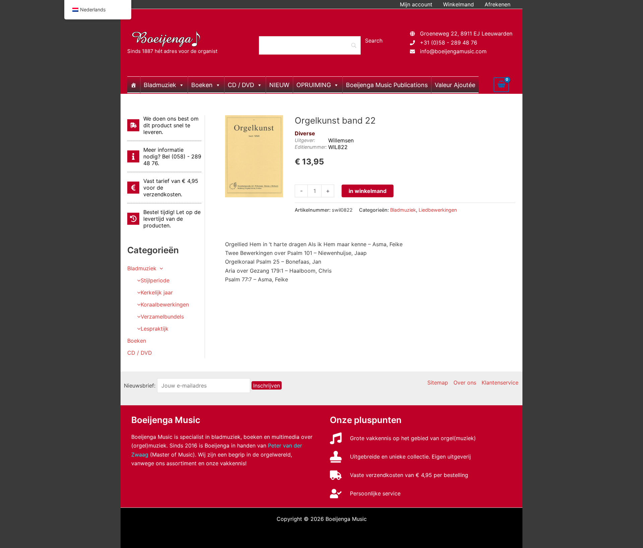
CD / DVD (241, 84)
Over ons (464, 382)
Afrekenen (497, 4)
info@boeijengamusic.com (453, 51)
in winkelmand (367, 191)
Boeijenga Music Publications (387, 84)
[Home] (133, 84)
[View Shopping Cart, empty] (501, 84)
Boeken (202, 84)
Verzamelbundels (162, 316)
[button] (159, 268)
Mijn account (416, 4)
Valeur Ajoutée (455, 84)
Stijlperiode (155, 280)
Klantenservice (500, 382)
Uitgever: (305, 140)
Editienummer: (311, 147)
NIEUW (279, 84)
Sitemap (437, 382)
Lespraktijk (154, 328)
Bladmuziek (160, 84)
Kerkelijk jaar (157, 292)
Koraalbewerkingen (165, 304)
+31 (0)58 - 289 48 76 (448, 42)
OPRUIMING (313, 84)
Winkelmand (458, 4)
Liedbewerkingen (438, 210)
